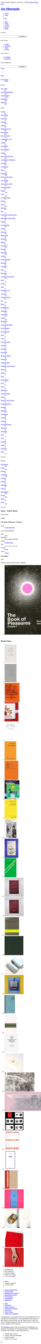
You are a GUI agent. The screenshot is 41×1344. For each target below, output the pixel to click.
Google (7, 49)
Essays (3, 204)
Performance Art (6, 129)
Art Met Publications (7, 92)
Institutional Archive (11, 1295)
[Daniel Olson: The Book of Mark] (11, 682)
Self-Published (5, 328)
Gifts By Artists (5, 342)
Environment (5, 380)
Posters (3, 495)
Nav (6, 18)
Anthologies (4, 464)
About (6, 23)
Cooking (3, 441)
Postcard (3, 249)
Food (2, 335)
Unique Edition (5, 393)
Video (2, 499)
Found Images (5, 149)
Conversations (5, 225)
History (3, 242)
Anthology (4, 311)
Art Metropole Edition (7, 276)
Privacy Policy (9, 1312)
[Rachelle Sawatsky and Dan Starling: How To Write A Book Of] (14, 1247)
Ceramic (3, 256)
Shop (6, 22)
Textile (3, 373)
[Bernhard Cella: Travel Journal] (14, 974)
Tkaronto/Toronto (6, 424)
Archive (7, 25)
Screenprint (4, 414)
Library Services (9, 1307)
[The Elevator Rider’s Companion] (10, 1013)
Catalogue (4, 266)
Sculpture (3, 239)
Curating (3, 417)
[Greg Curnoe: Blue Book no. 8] (14, 1208)
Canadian (3, 163)
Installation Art (5, 290)
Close (2, 68)
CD (2, 301)
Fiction (3, 228)
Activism (3, 294)
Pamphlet (3, 349)
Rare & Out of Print (7, 156)
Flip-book (4, 448)
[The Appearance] (11, 1188)
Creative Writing (6, 187)
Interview (3, 208)
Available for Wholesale (8, 160)
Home (6, 29)
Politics (3, 191)
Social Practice (5, 331)
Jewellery (3, 345)
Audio (3, 338)
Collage (3, 142)
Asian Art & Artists (6, 325)
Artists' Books (5, 95)
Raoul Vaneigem (10, 527)
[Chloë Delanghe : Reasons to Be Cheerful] (11, 721)
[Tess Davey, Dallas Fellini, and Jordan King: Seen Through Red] (14, 896)
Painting (3, 125)
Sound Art (4, 118)
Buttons (3, 471)
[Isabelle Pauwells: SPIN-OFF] (11, 1032)
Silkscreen (4, 428)
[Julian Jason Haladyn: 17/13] (10, 1169)
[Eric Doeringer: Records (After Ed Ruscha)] (14, 1130)
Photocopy (4, 390)
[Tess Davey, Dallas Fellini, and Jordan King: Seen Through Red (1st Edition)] (14, 915)
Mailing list (8, 1300)
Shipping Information (11, 1308)
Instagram (7, 59)
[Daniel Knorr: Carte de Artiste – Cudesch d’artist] (18, 1227)
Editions (3, 481)
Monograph (4, 235)
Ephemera (4, 273)
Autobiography (5, 362)
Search (7, 13)
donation (6, 1327)
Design (3, 201)
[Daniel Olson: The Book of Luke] (11, 662)
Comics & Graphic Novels (9, 215)
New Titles (4, 88)
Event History (9, 1296)
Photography (4, 132)
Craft (2, 438)
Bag (2, 211)
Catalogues (4, 475)
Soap (2, 287)
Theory (3, 318)
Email (6, 48)
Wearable (3, 263)
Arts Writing (4, 180)
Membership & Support (12, 1293)
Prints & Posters (5, 259)
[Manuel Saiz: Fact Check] (19, 1091)
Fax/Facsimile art (6, 404)
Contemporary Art (6, 139)
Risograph (4, 252)
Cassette (3, 421)
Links (6, 15)
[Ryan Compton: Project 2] (14, 954)
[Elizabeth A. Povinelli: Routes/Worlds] (10, 877)
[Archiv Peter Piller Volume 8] (12, 935)
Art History (4, 246)
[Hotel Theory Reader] (11, 857)
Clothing (3, 478)
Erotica (3, 397)
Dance (3, 283)
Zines (2, 270)
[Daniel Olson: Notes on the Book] (14, 1071)
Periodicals (4, 99)
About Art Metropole (11, 1290)
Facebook (7, 46)
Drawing (3, 232)
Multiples (3, 102)
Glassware (4, 359)
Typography (4, 146)
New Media (4, 115)
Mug (2, 435)
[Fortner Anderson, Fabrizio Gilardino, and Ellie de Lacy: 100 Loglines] (14, 1266)
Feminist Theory (6, 297)
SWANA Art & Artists (7, 400)
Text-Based (4, 314)
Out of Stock (4, 79)
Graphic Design (5, 197)
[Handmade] (14, 993)
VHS (2, 452)
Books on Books (6, 356)
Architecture (4, 166)
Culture (3, 153)
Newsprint (4, 431)
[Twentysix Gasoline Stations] (12, 1149)
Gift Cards (8, 1310)
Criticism (3, 122)
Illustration (4, 173)
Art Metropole (10, 8)
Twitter (7, 44)
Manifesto (4, 411)
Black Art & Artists (6, 177)
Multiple (3, 407)
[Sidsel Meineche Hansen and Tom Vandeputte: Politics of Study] (11, 779)
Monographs (4, 492)
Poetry (3, 170)
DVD (2, 383)
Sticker (3, 445)
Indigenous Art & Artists (8, 218)
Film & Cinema (5, 136)
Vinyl (2, 194)
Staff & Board (9, 1291)
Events (7, 27)
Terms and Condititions (12, 1313)
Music (2, 304)
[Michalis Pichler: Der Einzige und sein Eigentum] (11, 818)
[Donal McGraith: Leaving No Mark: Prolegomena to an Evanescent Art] (11, 740)
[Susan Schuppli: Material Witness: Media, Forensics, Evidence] (12, 799)
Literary (3, 111)
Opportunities (9, 1298)
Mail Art (3, 369)
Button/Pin (4, 321)
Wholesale (8, 1305)
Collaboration (5, 307)
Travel (3, 386)
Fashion (3, 221)
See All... (3, 457)
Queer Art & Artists (6, 184)
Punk (2, 376)
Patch (2, 280)
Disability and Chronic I (8, 366)
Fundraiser (4, 352)
